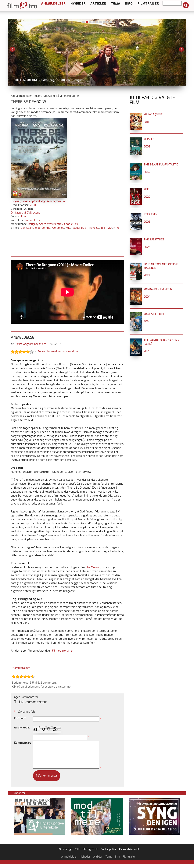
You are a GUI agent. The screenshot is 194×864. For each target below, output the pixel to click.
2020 (147, 351)
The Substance (154, 239)
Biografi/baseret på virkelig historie (33, 201)
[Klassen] (136, 139)
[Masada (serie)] (136, 114)
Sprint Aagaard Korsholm (30, 344)
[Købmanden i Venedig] (136, 289)
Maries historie (154, 314)
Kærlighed (58, 228)
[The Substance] (136, 239)
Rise (146, 189)
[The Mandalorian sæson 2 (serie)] (136, 340)
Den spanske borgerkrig (35, 228)
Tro (103, 228)
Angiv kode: (22, 727)
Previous (12, 49)
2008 (147, 146)
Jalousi (76, 228)
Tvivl (109, 228)
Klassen (149, 139)
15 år (24, 216)
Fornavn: (20, 718)
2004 (147, 297)
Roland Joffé (32, 220)
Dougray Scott (37, 224)
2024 (147, 247)
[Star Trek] (136, 214)
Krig (68, 228)
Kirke (116, 228)
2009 (147, 222)
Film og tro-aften (63, 651)
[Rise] (136, 189)
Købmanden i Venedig (158, 289)
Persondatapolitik (129, 849)
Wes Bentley (55, 224)
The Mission (92, 567)
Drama (60, 201)
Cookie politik (108, 849)
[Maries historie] (136, 314)
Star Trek (150, 214)
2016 (147, 172)
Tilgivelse (93, 228)
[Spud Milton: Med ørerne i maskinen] (136, 264)
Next (181, 49)
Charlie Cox (71, 224)
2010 (33, 205)
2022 (147, 197)
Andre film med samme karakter (58, 351)
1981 (146, 122)
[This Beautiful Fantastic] (136, 164)
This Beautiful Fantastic (161, 164)
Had (83, 228)
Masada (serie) (153, 114)
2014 (147, 321)
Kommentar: (22, 743)
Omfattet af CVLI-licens (25, 212)
